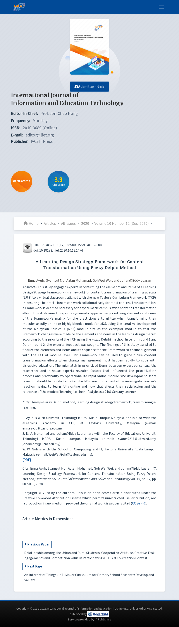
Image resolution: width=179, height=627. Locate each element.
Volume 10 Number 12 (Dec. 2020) (121, 223)
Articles (50, 223)
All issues (68, 223)
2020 (85, 223)
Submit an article (92, 86)
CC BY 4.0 (138, 503)
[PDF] (26, 459)
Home (33, 223)
